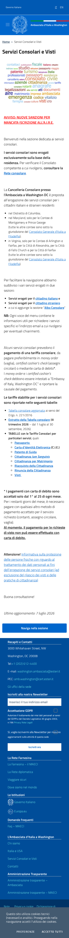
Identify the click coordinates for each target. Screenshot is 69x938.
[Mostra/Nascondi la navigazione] (7, 24)
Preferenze (25, 931)
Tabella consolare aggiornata (26, 410)
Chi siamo (14, 843)
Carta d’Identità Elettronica (32, 447)
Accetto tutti (52, 931)
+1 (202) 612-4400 (24, 663)
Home (6, 42)
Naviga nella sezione (34, 628)
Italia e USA (15, 851)
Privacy (17, 722)
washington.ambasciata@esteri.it (38, 671)
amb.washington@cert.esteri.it (33, 679)
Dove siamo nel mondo (22, 787)
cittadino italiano (46, 298)
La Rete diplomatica (20, 772)
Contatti (13, 866)
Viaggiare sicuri (17, 779)
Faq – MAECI (16, 826)
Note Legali (27, 722)
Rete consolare (15, 173)
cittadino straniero (47, 303)
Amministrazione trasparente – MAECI (32, 892)
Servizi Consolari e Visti (22, 858)
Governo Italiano (13, 7)
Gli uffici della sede (19, 686)
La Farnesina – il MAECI (23, 764)
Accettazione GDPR (20, 710)
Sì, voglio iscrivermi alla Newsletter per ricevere (34, 732)
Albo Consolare (54, 307)
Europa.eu (20, 811)
